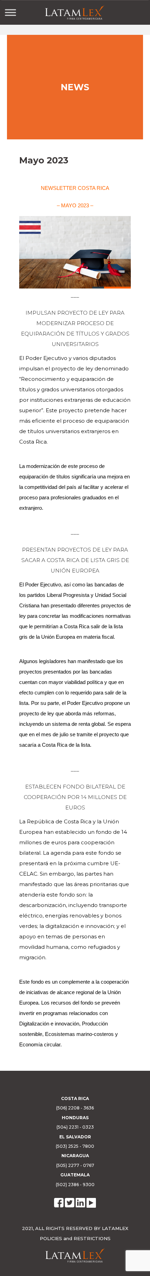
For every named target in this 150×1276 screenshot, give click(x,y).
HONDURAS (75, 1117)
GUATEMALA (75, 1174)
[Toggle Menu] (10, 12)
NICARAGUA (75, 1155)
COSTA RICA (75, 1098)
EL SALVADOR (75, 1136)
